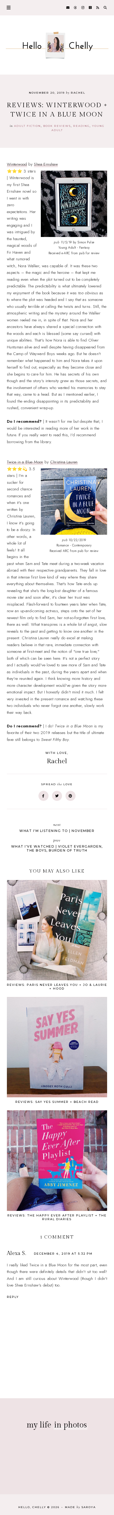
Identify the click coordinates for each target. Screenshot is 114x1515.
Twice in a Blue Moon (25, 462)
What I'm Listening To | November (56, 827)
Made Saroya (80, 1507)
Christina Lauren (63, 462)
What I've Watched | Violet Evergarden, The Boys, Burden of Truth (57, 845)
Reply (13, 1297)
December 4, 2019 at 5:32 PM (63, 1253)
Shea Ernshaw (46, 164)
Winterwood (17, 164)
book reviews (57, 126)
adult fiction (27, 126)
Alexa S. (16, 1253)
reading (81, 126)
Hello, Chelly (32, 1507)
